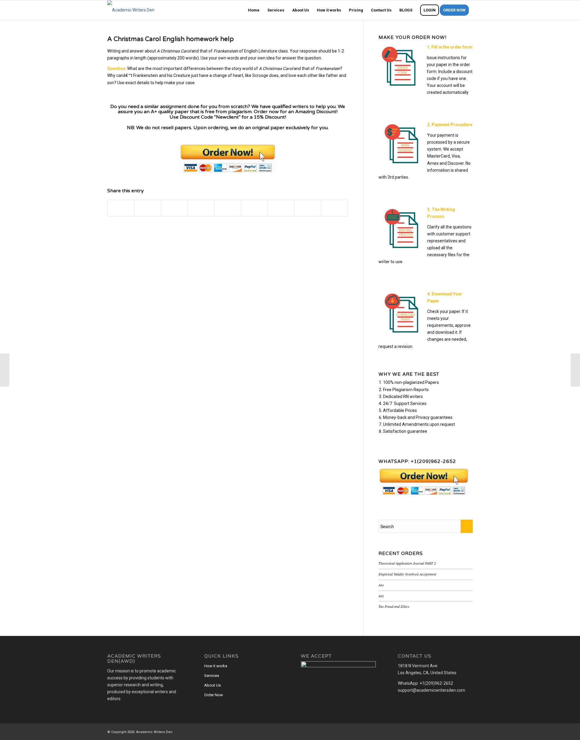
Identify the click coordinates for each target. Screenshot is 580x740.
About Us (212, 685)
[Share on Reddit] (308, 208)
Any (381, 584)
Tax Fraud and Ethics (394, 606)
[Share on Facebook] (121, 208)
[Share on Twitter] (147, 208)
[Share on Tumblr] (254, 208)
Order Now (213, 695)
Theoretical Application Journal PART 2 (407, 563)
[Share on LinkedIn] (227, 208)
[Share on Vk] (281, 208)
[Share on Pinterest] (201, 208)
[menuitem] (253, 10)
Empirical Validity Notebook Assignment (407, 574)
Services (211, 675)
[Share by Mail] (334, 208)
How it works (215, 666)
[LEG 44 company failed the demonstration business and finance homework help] (4, 370)
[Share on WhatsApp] (174, 208)
